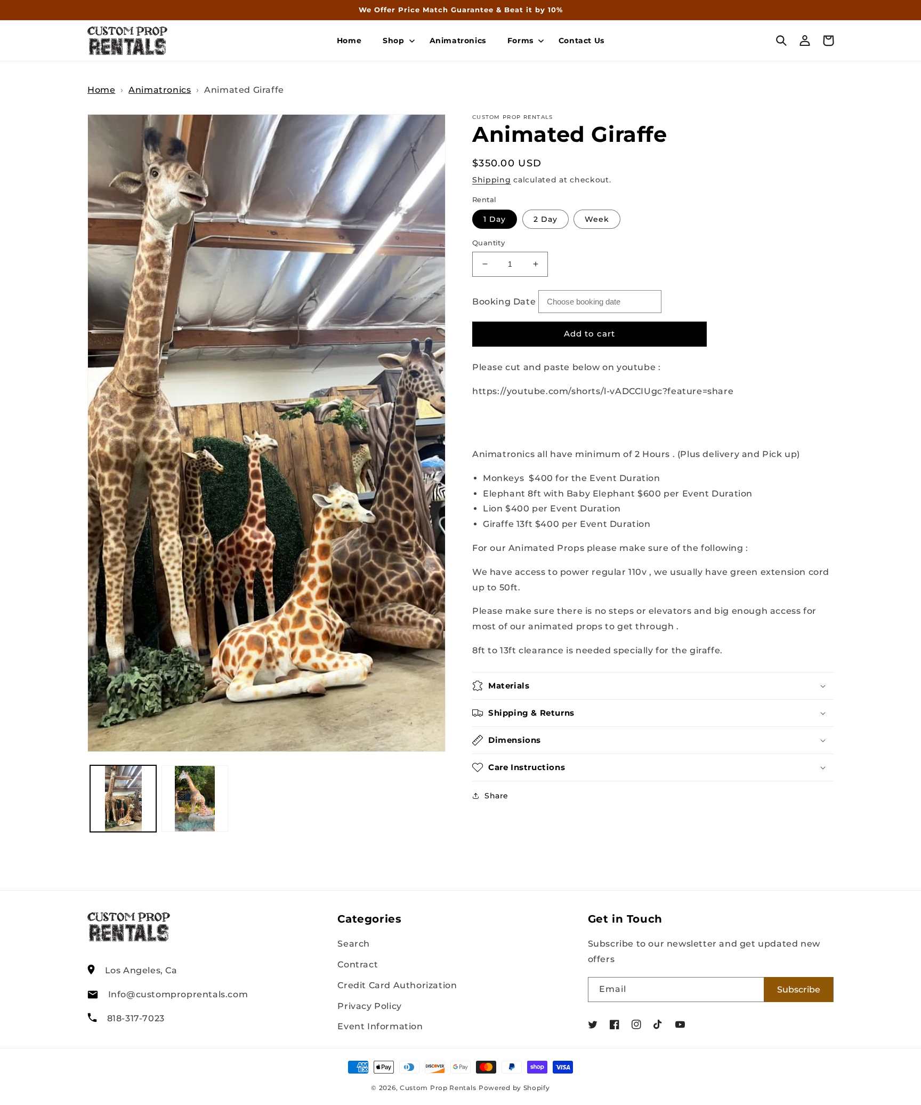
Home (101, 90)
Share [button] (496, 795)
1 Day (494, 219)
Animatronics (159, 90)
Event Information (380, 1026)
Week (597, 219)
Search (353, 944)
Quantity (488, 242)
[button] (395, 40)
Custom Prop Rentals (438, 1088)
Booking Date (504, 302)
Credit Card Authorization (397, 985)
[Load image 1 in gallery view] (123, 798)
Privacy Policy (369, 1006)
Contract (357, 964)
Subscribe (798, 989)
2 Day (546, 219)
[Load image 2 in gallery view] (194, 798)
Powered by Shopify (514, 1088)
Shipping (491, 180)
